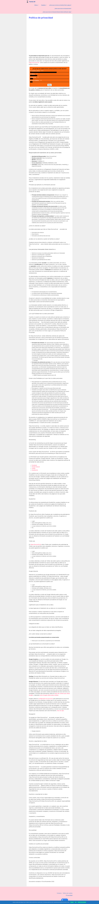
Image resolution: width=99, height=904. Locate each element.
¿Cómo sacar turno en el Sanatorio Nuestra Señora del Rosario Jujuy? (57, 12)
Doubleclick (35, 470)
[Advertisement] (49, 28)
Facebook (34, 465)
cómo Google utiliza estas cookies (49, 695)
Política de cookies (67, 893)
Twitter (33, 468)
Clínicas (36, 5)
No (75, 902)
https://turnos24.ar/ (34, 62)
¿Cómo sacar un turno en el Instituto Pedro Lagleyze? (60, 5)
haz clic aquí (60, 710)
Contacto (59, 893)
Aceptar (72, 902)
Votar (49, 85)
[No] (97, 902)
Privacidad (69, 895)
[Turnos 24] (31, 1)
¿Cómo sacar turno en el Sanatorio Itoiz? (63, 8)
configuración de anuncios (45, 698)
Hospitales (43, 5)
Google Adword (36, 466)
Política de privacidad (82, 902)
